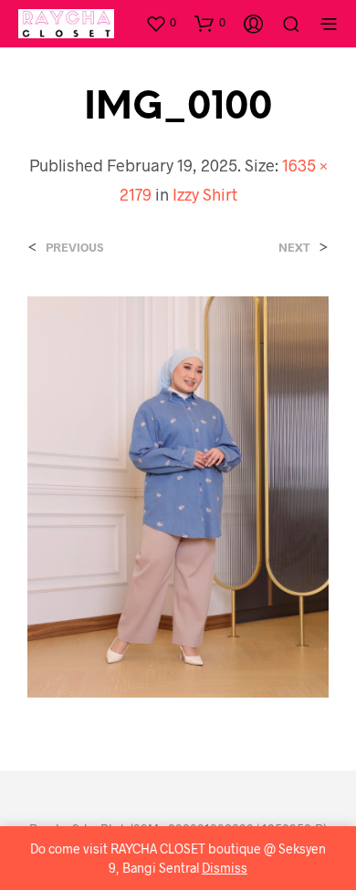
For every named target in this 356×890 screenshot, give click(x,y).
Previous (74, 248)
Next (294, 248)
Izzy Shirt (205, 194)
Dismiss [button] (224, 867)
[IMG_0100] (178, 494)
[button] (160, 23)
